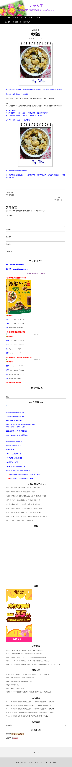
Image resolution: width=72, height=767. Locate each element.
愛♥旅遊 (39, 18)
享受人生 (36, 5)
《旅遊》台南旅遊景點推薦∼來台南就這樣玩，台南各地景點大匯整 (24, 508)
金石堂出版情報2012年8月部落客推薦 (16, 431)
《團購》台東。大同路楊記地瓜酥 (15, 688)
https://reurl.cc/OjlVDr (15, 378)
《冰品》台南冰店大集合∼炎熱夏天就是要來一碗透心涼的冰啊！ (23, 504)
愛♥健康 (7, 18)
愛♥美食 (23, 18)
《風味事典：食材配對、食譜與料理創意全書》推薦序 (20, 424)
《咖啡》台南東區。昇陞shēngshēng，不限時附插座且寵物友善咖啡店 (26, 657)
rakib (53, 762)
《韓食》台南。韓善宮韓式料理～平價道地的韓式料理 (27, 716)
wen (41, 38)
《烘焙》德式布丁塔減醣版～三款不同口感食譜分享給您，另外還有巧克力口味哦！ (28, 674)
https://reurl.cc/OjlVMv (17, 366)
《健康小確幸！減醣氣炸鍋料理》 (21, 470)
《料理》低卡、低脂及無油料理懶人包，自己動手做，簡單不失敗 (23, 512)
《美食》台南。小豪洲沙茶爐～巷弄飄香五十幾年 (19, 681)
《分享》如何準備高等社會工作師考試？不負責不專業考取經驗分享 (24, 650)
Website (8, 244)
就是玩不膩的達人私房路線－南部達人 (16, 427)
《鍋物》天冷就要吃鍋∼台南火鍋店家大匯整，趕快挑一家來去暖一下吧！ (26, 496)
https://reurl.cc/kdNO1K (17, 319)
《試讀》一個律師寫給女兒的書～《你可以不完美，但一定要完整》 (24, 654)
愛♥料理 (15, 18)
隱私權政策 (26, 22)
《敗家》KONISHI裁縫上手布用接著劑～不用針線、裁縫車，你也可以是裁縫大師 (28, 692)
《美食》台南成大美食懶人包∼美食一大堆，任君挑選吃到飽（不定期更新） (26, 516)
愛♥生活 (31, 18)
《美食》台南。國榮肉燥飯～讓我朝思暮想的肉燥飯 (20, 678)
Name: (8, 230)
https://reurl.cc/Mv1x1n (15, 353)
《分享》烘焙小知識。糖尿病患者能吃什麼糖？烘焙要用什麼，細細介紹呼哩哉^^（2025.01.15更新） (34, 664)
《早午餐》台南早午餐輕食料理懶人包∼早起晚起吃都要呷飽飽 (23, 500)
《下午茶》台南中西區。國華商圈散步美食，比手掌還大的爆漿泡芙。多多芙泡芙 (28, 661)
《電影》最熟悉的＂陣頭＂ (13, 685)
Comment (9, 215)
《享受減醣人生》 (17, 466)
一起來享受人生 (36, 387)
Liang (9, 712)
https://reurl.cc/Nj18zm (15, 327)
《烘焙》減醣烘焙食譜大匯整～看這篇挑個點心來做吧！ (21, 492)
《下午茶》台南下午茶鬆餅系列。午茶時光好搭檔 (19, 520)
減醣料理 (36, 30)
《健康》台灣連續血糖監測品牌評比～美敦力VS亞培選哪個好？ (30, 702)
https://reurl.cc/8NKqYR (16, 374)
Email (8, 237)
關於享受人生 (17, 22)
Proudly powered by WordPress (27, 762)
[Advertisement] (19, 555)
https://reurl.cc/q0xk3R (17, 370)
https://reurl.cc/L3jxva (17, 323)
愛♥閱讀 (7, 22)
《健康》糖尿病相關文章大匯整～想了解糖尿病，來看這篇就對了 (23, 487)
